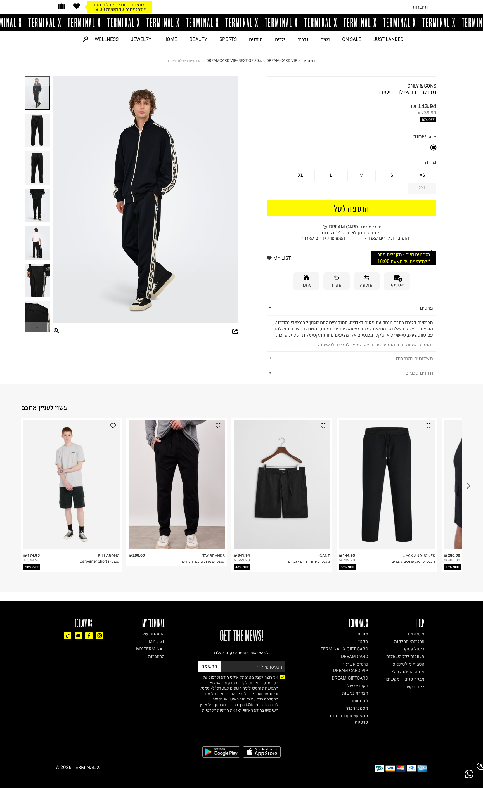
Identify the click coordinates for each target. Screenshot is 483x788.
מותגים (256, 39)
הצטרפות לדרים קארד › (323, 238)
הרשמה (209, 666)
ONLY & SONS (421, 85)
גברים (302, 39)
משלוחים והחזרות (414, 358)
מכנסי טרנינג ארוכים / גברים (413, 561)
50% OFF (32, 567)
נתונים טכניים (419, 373)
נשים (325, 39)
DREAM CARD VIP (281, 60)
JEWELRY (141, 39)
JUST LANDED (388, 39)
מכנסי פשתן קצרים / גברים (309, 561)
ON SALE (351, 39)
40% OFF (428, 120)
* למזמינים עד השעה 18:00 (119, 9)
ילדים (280, 39)
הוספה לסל (352, 208)
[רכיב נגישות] (479, 766)
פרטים (426, 308)
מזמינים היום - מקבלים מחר (119, 4)
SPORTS (228, 39)
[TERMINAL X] (241, 22)
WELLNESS (107, 39)
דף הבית (308, 60)
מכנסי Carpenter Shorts (100, 561)
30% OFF (452, 567)
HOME (170, 39)
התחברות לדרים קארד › (387, 238)
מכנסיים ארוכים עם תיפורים (203, 561)
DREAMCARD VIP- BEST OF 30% (234, 60)
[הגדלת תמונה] (56, 331)
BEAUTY (198, 39)
